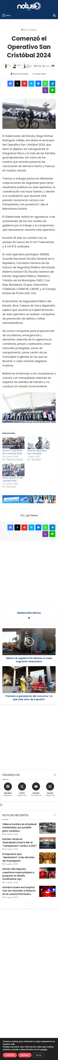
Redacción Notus (21, 74)
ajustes (43, 1049)
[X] (17, 84)
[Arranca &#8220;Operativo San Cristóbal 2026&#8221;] (13, 442)
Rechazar (25, 1055)
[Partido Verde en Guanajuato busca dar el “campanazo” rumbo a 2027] (47, 843)
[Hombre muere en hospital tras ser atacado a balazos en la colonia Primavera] (47, 891)
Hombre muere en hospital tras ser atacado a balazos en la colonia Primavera (18, 891)
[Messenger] (38, 84)
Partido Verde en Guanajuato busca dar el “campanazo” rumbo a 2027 (19, 842)
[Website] (29, 618)
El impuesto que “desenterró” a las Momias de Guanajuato (18, 857)
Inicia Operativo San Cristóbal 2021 (12, 479)
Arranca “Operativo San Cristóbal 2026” (12, 452)
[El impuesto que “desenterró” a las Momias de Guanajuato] (47, 858)
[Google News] (29, 515)
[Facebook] (10, 84)
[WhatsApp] (45, 84)
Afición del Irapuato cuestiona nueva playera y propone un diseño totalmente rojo (18, 874)
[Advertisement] (29, 573)
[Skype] (31, 84)
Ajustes (39, 1055)
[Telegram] (52, 84)
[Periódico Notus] (29, 6)
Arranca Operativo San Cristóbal (37, 452)
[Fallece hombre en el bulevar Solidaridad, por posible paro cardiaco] (47, 828)
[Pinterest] (24, 84)
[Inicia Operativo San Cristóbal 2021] (13, 470)
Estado (33, 29)
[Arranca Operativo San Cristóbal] (39, 442)
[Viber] (45, 90)
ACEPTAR (10, 1055)
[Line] (52, 90)
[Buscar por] (54, 15)
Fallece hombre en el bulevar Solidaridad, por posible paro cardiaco (19, 827)
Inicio (25, 29)
